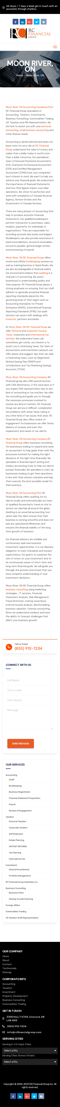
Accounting (11, 775)
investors (11, 319)
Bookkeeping (15, 786)
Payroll (12, 804)
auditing (43, 273)
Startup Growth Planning (21, 899)
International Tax (17, 859)
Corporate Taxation (18, 827)
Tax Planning (15, 852)
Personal (16, 330)
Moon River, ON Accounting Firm (23, 493)
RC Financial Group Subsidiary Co (22, 882)
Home (19, 75)
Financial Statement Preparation (24, 798)
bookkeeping (33, 261)
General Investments (19, 869)
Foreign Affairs (13, 905)
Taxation (10, 817)
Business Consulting (16, 888)
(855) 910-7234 (28, 648)
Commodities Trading (16, 911)
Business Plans (16, 893)
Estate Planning (16, 840)
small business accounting (34, 130)
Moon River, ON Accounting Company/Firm (29, 107)
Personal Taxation (17, 821)
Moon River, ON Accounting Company (26, 377)
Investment (11, 865)
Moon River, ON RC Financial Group (25, 257)
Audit (11, 779)
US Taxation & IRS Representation (22, 918)
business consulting (17, 589)
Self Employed (16, 834)
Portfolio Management (20, 876)
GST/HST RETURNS (18, 846)
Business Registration (19, 792)
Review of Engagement (20, 810)
